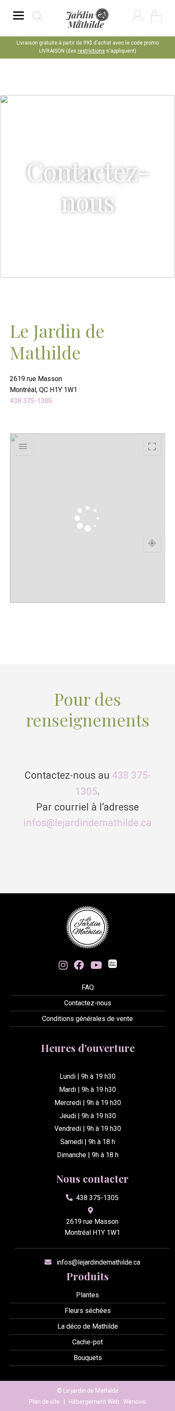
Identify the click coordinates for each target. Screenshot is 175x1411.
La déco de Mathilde (87, 1326)
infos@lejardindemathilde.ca (87, 823)
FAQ (88, 987)
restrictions (91, 51)
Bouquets (87, 1358)
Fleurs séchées (88, 1311)
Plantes (87, 1295)
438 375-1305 (31, 401)
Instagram (63, 965)
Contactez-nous (87, 1003)
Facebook (79, 965)
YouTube (96, 965)
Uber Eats (112, 965)
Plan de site (44, 1401)
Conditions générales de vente (87, 1019)
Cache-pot (87, 1342)
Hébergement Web (94, 1401)
